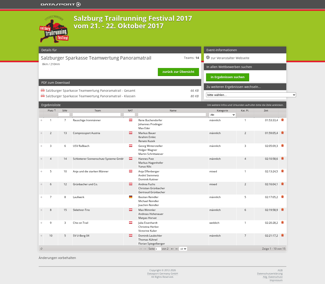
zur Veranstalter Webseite (230, 58)
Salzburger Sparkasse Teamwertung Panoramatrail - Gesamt (122, 90)
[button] (41, 249)
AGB (280, 270)
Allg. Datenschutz (273, 276)
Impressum (276, 280)
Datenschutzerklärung (270, 273)
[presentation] (163, 181)
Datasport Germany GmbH (162, 273)
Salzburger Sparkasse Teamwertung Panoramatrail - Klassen (122, 96)
